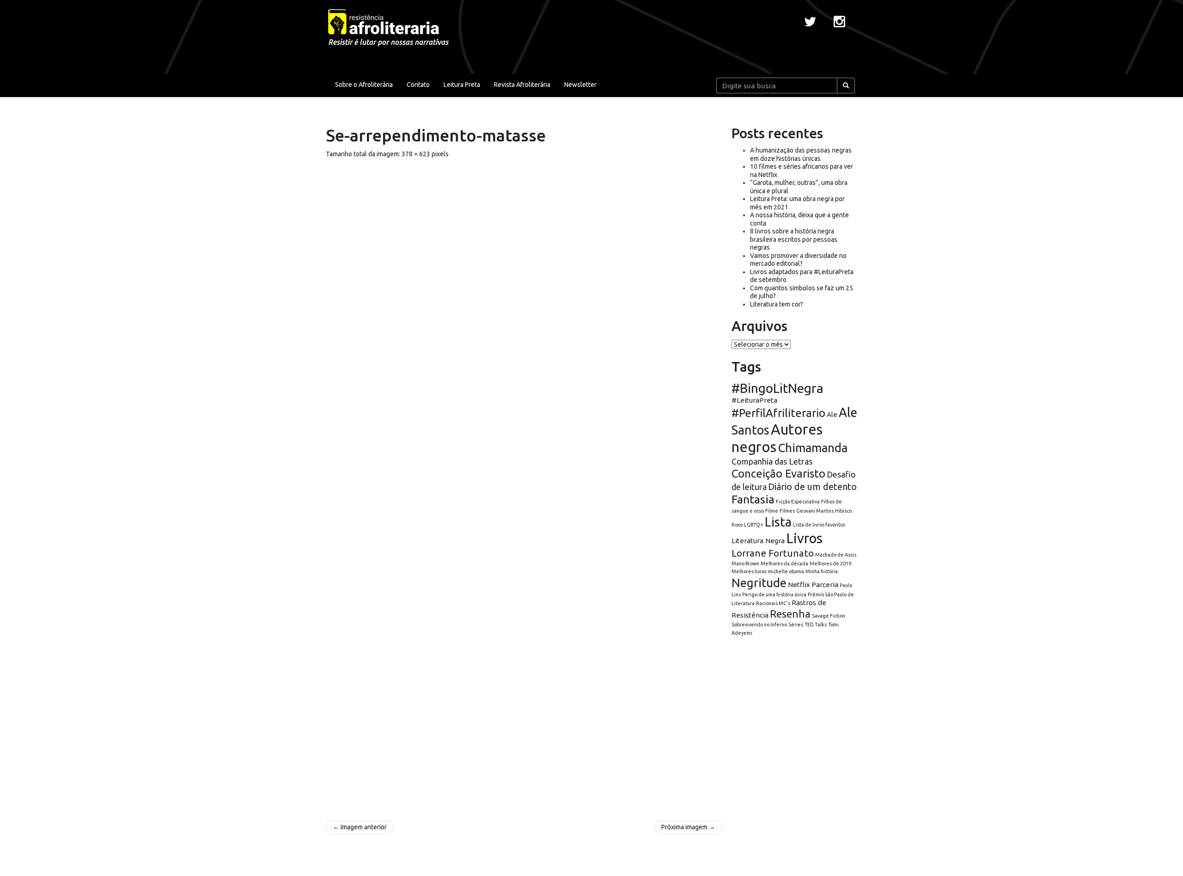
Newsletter (580, 84)
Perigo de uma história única (774, 594)
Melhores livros (749, 571)
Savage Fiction (828, 616)
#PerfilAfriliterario (778, 413)
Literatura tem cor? (776, 304)
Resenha (790, 613)
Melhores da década (784, 563)
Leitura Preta (462, 84)
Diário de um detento (812, 486)
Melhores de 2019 (830, 563)
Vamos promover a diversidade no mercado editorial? (798, 260)
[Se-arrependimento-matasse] (524, 484)
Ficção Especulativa (798, 501)
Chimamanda (813, 447)
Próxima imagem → (688, 827)
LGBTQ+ (753, 524)
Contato (418, 84)
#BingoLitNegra (777, 388)
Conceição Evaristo (778, 473)
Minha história (821, 571)
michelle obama (786, 571)
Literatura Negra (758, 541)
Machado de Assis (835, 554)
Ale (832, 414)
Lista (778, 522)
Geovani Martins (815, 511)
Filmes (787, 511)
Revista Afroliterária (522, 84)
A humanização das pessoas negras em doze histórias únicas (801, 154)
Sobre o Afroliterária (364, 84)
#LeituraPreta (754, 400)
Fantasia (753, 499)
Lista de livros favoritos (819, 524)
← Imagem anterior (360, 827)
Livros (804, 538)
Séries (795, 624)
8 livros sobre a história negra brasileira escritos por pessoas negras (793, 239)
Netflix (799, 584)
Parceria (824, 584)
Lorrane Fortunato (773, 553)
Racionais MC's (773, 603)
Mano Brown (745, 563)
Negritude (759, 582)
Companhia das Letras (772, 461)
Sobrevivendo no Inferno (759, 624)
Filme (771, 511)
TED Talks (816, 624)
